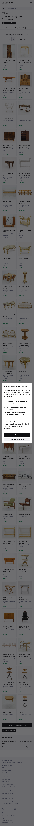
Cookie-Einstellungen (17, 440)
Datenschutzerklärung (11, 424)
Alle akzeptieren (17, 435)
